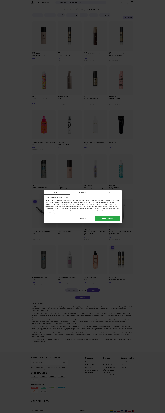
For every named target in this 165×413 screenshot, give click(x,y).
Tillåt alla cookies (107, 218)
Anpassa (81, 218)
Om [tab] (108, 192)
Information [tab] (82, 192)
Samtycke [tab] (57, 192)
